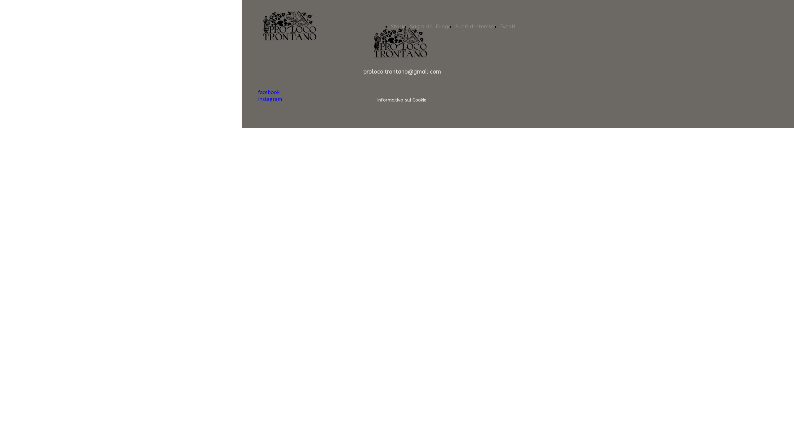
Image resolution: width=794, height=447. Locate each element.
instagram (270, 99)
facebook (269, 92)
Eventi (507, 26)
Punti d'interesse (475, 26)
